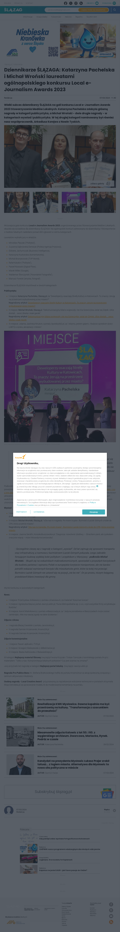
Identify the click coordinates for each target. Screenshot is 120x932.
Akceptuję (94, 512)
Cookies (31, 505)
